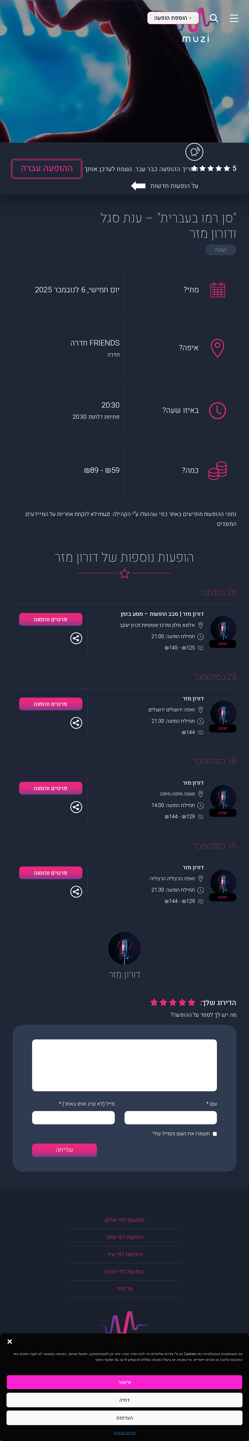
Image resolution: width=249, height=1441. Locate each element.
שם (213, 1104)
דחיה (124, 1400)
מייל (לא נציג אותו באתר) (89, 1104)
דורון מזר (193, 698)
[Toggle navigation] (230, 18)
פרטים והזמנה (50, 619)
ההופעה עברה (47, 168)
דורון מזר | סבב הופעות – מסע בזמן (162, 614)
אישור (124, 1382)
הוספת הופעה (172, 18)
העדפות (124, 1418)
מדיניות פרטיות (124, 1432)
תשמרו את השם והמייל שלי (181, 1134)
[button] (9, 1341)
